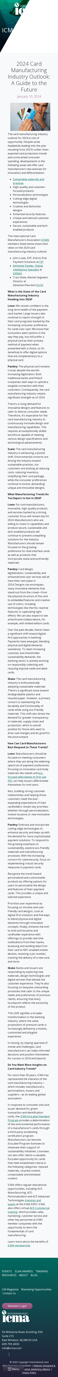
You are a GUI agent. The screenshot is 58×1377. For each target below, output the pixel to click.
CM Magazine (10, 1289)
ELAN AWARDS (24, 1271)
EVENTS (7, 1271)
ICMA (45, 240)
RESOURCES (9, 1275)
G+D (39, 285)
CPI (41, 262)
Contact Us (9, 1293)
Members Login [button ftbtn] (17, 1306)
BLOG (34, 1275)
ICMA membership (19, 1245)
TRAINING (41, 1271)
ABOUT (23, 1275)
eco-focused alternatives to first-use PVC (27, 777)
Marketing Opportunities (36, 1289)
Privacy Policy (29, 1372)
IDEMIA (17, 273)
